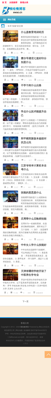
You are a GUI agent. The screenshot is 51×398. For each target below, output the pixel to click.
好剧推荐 (13, 2)
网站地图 (19, 330)
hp (8, 160)
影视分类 (24, 2)
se (8, 80)
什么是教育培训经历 (32, 32)
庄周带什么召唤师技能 (33, 218)
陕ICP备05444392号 (39, 330)
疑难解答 (27, 330)
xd (8, 133)
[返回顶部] (48, 354)
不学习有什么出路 (31, 85)
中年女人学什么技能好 (33, 245)
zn (8, 265)
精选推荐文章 (9, 330)
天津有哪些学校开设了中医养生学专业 (33, 273)
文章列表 (39, 53)
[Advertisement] (25, 372)
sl (7, 53)
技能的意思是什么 (31, 192)
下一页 (25, 301)
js (7, 187)
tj (7, 292)
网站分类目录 (44, 326)
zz (8, 239)
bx (8, 106)
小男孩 (25, 343)
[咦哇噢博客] (25, 10)
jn (7, 213)
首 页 (4, 2)
